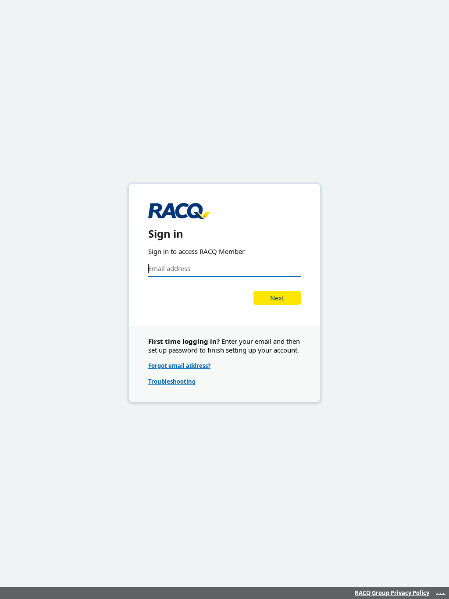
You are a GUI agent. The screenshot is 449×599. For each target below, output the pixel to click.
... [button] (440, 591)
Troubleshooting (172, 381)
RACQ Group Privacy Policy (392, 593)
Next (277, 297)
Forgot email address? (179, 366)
